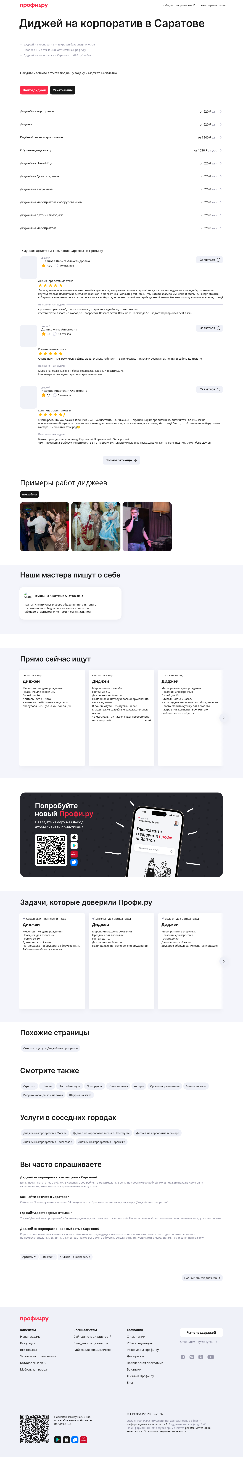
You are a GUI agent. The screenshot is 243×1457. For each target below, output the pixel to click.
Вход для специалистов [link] (90, 1343)
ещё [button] (148, 720)
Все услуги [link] (28, 1343)
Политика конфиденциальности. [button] (165, 1431)
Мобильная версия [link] (34, 1369)
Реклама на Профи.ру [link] (143, 1350)
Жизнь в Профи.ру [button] (140, 1376)
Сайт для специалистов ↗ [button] (92, 1336)
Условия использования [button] (38, 1356)
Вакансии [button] (134, 1369)
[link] (34, 90)
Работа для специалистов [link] (92, 1350)
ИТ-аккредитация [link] (140, 1343)
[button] (209, 259)
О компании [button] (136, 1336)
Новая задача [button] (30, 1336)
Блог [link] (130, 1382)
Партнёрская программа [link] (145, 1363)
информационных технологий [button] (147, 1424)
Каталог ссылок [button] (31, 1363)
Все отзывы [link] (28, 1350)
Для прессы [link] (135, 1356)
